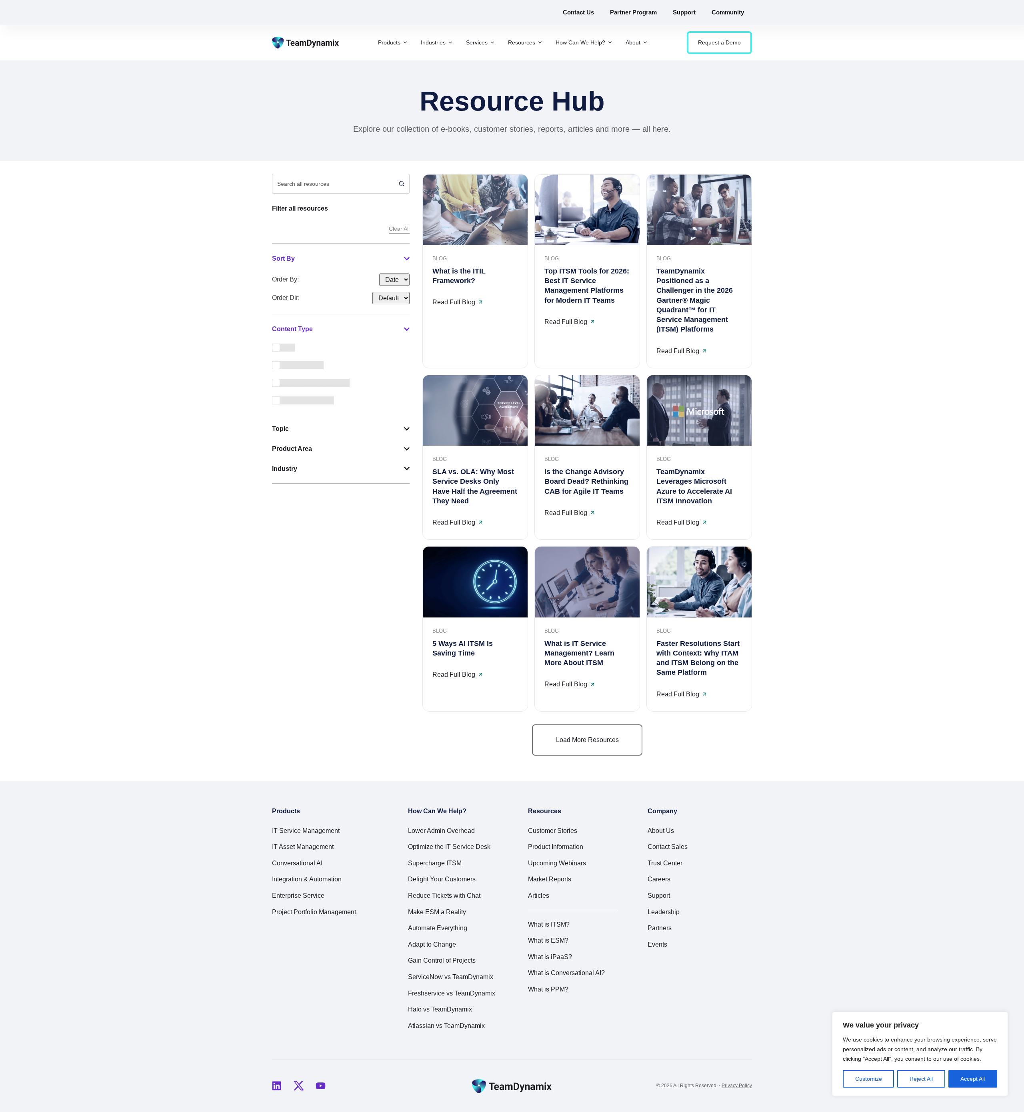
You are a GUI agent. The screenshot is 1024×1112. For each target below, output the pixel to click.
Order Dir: (286, 298)
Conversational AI (297, 863)
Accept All (972, 1079)
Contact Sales (668, 846)
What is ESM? (548, 940)
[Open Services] (492, 42)
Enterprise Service (298, 895)
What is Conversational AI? (566, 972)
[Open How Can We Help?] (610, 42)
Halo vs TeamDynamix (440, 1009)
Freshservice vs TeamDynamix (451, 993)
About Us (661, 830)
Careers (659, 879)
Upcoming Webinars (557, 863)
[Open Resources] (540, 42)
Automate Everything (437, 928)
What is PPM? (548, 989)
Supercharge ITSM (435, 863)
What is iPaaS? (550, 956)
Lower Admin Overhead (441, 830)
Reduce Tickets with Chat (444, 895)
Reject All (921, 1079)
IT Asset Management (303, 846)
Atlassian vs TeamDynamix (446, 1025)
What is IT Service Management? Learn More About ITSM (579, 653)
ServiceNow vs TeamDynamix (450, 976)
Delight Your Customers (442, 879)
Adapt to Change (432, 944)
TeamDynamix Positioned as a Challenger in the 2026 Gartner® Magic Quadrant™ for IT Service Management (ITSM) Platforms (694, 300)
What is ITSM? (549, 924)
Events (657, 944)
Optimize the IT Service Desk (449, 846)
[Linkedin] (276, 1086)
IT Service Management (306, 830)
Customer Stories (552, 830)
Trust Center (665, 863)
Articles (538, 895)
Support (659, 895)
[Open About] (645, 42)
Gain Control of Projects (442, 960)
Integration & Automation (307, 879)
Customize (868, 1079)
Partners (660, 928)
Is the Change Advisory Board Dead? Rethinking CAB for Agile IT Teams (586, 481)
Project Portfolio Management (314, 912)
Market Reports (549, 879)
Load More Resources (587, 739)
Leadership (664, 912)
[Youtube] (320, 1086)
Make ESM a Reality (437, 912)
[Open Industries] (450, 42)
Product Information (555, 846)
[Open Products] (405, 42)
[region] (920, 1054)
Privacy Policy (737, 1085)
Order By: (285, 279)
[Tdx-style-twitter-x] (298, 1086)
